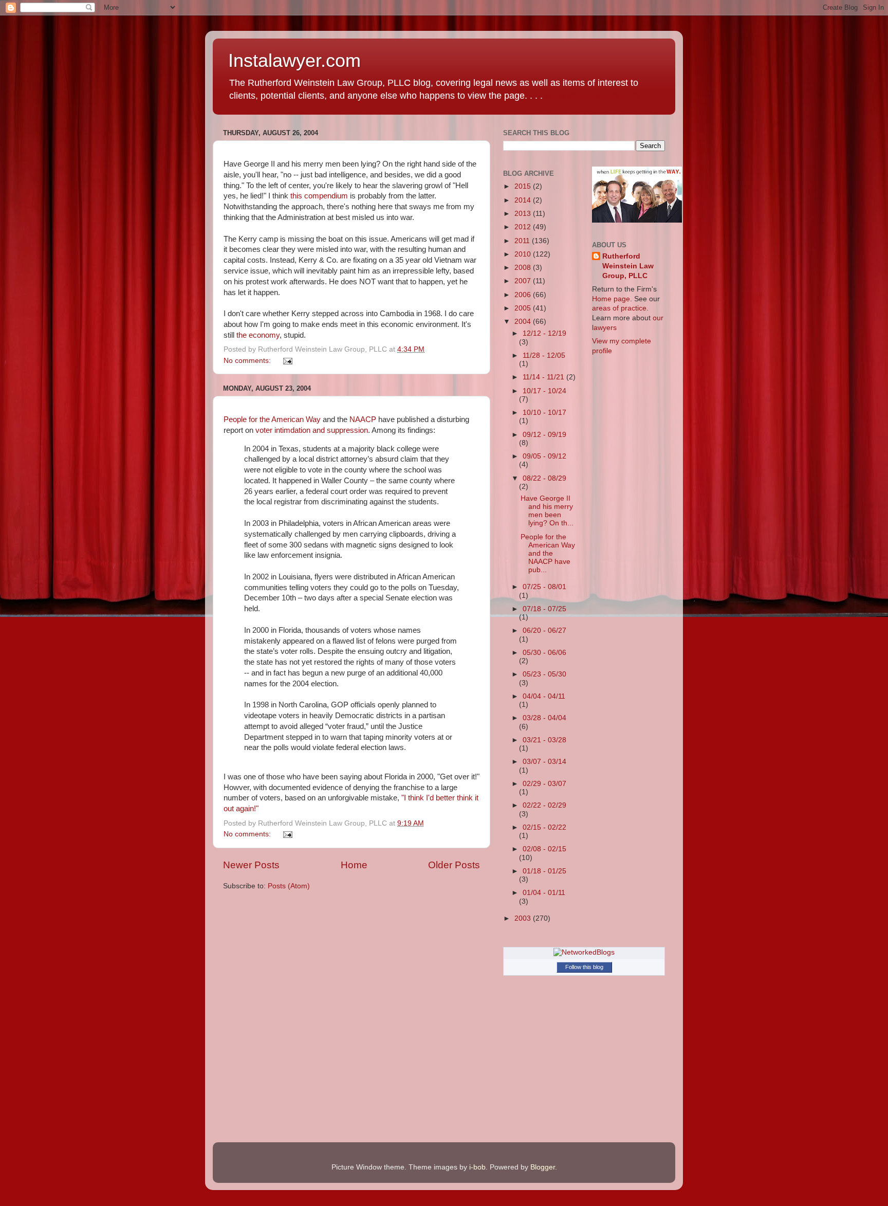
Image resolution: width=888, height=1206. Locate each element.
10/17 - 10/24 (544, 391)
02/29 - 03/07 (544, 784)
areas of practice (619, 308)
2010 (523, 254)
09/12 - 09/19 (544, 434)
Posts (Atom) (289, 886)
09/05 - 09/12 (544, 456)
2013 (523, 213)
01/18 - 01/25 (544, 871)
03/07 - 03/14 (544, 761)
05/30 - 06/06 (544, 652)
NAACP (362, 419)
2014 (523, 200)
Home (354, 865)
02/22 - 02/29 (544, 805)
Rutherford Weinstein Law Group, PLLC (628, 266)
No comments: (248, 360)
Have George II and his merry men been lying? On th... (547, 511)
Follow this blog (584, 967)
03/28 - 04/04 (544, 718)
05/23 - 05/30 (544, 674)
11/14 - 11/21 (544, 377)
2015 (523, 186)
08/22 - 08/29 (544, 478)
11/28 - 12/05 (544, 355)
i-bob (477, 1167)
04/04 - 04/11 (544, 696)
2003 (523, 918)
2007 (523, 281)
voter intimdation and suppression (311, 430)
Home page (611, 299)
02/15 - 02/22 (544, 827)
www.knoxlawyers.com (591, 95)
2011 (523, 241)
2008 (523, 267)
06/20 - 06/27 (544, 630)
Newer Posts (251, 865)
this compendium (320, 196)
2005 (523, 308)
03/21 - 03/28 (544, 740)
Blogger (542, 1167)
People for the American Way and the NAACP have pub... (548, 553)
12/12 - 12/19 (544, 333)
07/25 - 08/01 (544, 587)
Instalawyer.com (294, 60)
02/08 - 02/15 (544, 849)
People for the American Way (273, 419)
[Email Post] (287, 360)
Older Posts (454, 865)
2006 (523, 295)
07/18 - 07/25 (544, 609)
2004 (523, 321)
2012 (523, 227)
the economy (258, 335)
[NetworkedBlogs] (584, 952)
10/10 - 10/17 (544, 412)
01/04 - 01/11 (544, 893)
